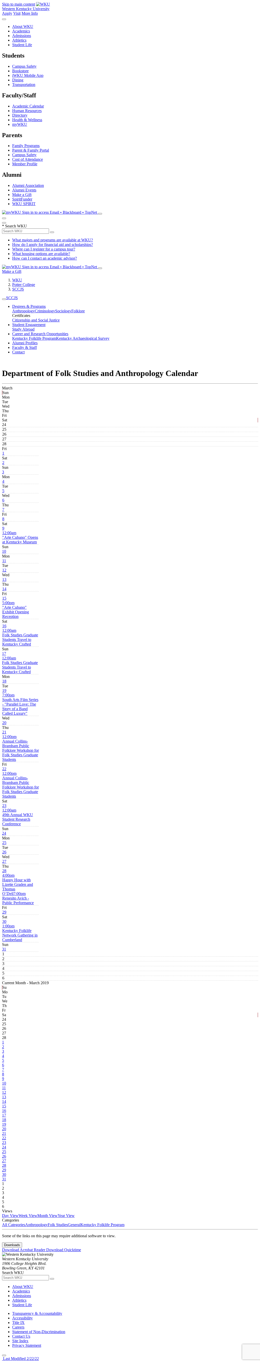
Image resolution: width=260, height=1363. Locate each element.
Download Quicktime (63, 1250)
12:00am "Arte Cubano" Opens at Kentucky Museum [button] (20, 537)
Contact (18, 352)
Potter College (23, 284)
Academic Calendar (28, 106)
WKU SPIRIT (24, 204)
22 (4, 769)
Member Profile (24, 164)
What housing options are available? (41, 254)
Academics (21, 31)
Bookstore (20, 71)
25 (4, 842)
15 (4, 598)
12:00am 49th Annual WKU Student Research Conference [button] (17, 817)
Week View (28, 1215)
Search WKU (14, 226)
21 (4, 732)
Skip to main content (18, 4)
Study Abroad (23, 329)
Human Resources (27, 111)
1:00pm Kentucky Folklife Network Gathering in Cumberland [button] (20, 933)
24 (4, 833)
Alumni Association (28, 185)
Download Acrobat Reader (24, 1250)
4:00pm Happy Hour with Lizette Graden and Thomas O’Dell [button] (17, 884)
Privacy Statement (26, 1345)
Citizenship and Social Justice (36, 320)
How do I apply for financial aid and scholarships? (52, 244)
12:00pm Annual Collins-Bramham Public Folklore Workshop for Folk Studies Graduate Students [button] (20, 748)
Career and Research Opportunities (40, 334)
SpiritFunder (22, 199)
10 (4, 551)
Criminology (45, 311)
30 (4, 921)
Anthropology (23, 311)
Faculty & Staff (24, 347)
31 (4, 949)
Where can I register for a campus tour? (43, 249)
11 (4, 561)
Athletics (19, 40)
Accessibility (22, 1318)
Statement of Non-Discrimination (38, 1332)
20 (4, 723)
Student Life (22, 45)
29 (4, 912)
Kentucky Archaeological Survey (82, 338)
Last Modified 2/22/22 (20, 1358)
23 (4, 805)
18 (4, 681)
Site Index (20, 1341)
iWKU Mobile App (27, 75)
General (74, 1225)
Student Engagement (28, 324)
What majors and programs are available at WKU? (52, 240)
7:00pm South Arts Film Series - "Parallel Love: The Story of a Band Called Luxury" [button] (20, 704)
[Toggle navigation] (4, 299)
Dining (17, 80)
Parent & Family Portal (30, 150)
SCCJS (18, 289)
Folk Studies (58, 1225)
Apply (7, 13)
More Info (30, 13)
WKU (17, 280)
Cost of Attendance (27, 159)
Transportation (23, 84)
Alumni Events (24, 190)
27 (4, 861)
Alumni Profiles (25, 343)
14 (4, 589)
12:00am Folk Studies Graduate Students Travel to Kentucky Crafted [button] (20, 637)
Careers (18, 1327)
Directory (19, 115)
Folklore (78, 311)
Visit (17, 13)
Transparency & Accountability (37, 1313)
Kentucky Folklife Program (34, 338)
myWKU (19, 124)
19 (4, 690)
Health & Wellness (27, 120)
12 (4, 570)
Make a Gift (21, 194)
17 (4, 653)
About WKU (22, 26)
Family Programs (26, 146)
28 (4, 871)
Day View (10, 1215)
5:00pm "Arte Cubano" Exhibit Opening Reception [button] (15, 610)
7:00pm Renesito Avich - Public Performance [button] (18, 898)
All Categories (13, 1225)
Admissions (21, 35)
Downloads (12, 1245)
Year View (66, 1215)
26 (4, 852)
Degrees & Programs (29, 306)
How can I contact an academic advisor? (44, 258)
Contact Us (21, 1336)
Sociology (63, 311)
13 (4, 579)
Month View (47, 1215)
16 (4, 626)
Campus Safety (24, 66)
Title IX (18, 1322)
